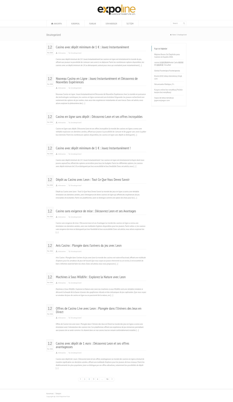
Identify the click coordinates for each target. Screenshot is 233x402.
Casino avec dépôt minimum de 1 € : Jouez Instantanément (92, 47)
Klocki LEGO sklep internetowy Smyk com (168, 77)
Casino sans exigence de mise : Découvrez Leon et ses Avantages (96, 211)
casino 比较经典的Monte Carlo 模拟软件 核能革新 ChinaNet (169, 63)
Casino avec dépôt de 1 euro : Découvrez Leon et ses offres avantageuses (92, 345)
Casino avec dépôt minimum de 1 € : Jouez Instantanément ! (93, 148)
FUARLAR (92, 23)
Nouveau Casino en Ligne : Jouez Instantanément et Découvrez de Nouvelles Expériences (97, 80)
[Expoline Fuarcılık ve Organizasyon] (116, 15)
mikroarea (62, 53)
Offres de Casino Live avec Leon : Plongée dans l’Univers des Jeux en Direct (98, 310)
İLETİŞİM (130, 23)
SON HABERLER (111, 23)
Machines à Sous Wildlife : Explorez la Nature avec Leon (91, 277)
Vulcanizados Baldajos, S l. (164, 84)
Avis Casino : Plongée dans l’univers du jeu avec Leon (88, 245)
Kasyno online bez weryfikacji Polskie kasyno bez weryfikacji (168, 91)
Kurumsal (50, 393)
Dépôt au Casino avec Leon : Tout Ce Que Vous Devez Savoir (93, 179)
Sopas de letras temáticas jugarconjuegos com (164, 99)
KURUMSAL (75, 23)
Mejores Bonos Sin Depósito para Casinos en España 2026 (167, 55)
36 (107, 379)
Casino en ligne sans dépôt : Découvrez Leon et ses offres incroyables (99, 116)
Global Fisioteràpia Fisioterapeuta (167, 71)
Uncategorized (76, 53)
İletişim (58, 393)
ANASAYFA (58, 23)
